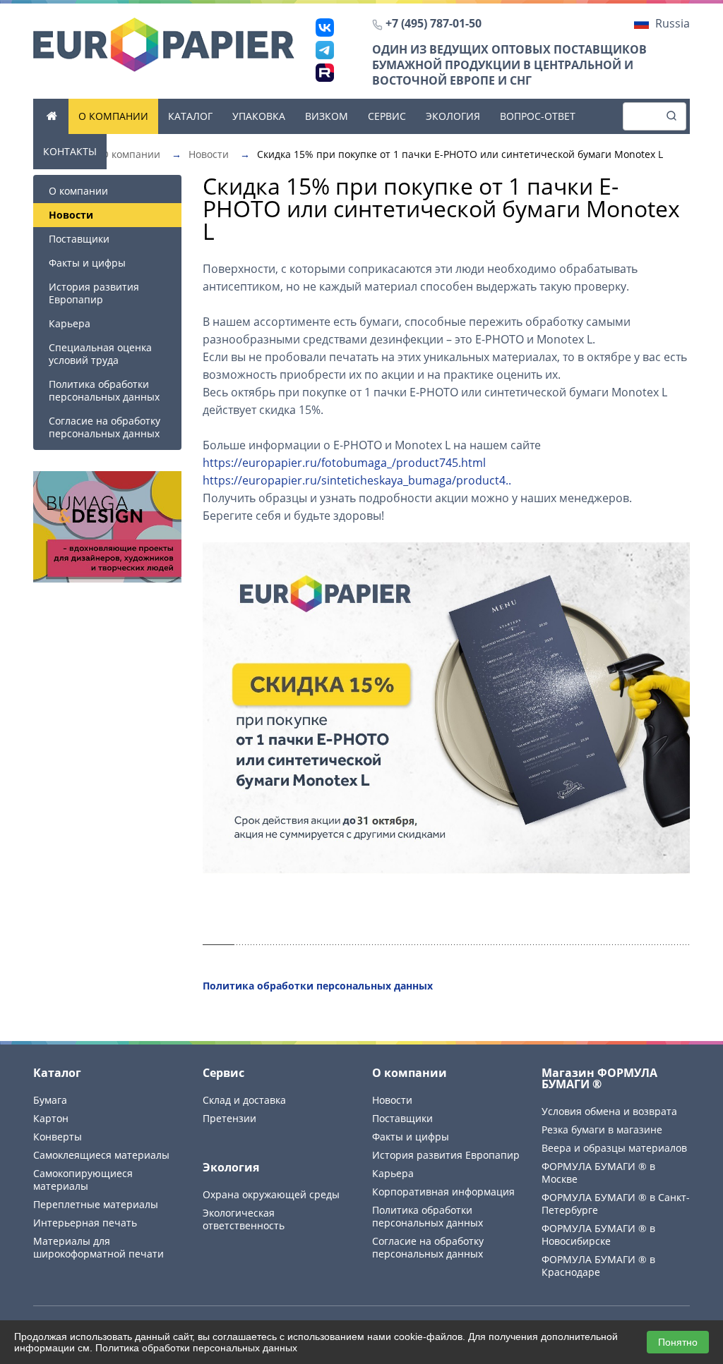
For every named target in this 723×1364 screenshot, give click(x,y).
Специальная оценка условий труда (100, 354)
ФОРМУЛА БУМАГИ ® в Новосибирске (598, 1235)
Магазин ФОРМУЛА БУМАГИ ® (599, 1078)
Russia (672, 23)
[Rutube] (325, 73)
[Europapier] (163, 43)
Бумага (50, 1100)
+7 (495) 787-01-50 (434, 23)
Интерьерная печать (85, 1222)
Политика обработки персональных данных (104, 390)
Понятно (678, 1342)
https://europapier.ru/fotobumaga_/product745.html (344, 462)
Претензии (229, 1118)
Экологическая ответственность (244, 1219)
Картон (50, 1118)
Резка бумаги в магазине (602, 1129)
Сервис (387, 116)
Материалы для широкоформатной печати (98, 1247)
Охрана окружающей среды (271, 1194)
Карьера (69, 323)
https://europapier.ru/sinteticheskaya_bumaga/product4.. (357, 480)
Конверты (57, 1136)
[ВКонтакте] (325, 27)
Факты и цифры (87, 262)
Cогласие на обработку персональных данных (104, 427)
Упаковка (258, 116)
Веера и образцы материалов (614, 1148)
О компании (113, 116)
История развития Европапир (94, 293)
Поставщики (79, 238)
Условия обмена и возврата (609, 1111)
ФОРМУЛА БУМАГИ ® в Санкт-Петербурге (616, 1204)
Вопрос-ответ (537, 116)
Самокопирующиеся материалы (83, 1180)
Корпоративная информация (443, 1191)
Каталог (190, 116)
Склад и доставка (244, 1100)
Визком (326, 116)
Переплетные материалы (95, 1204)
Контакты (70, 151)
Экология (453, 116)
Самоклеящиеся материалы (101, 1155)
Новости (392, 1100)
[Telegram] (325, 50)
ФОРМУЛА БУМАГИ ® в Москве (598, 1172)
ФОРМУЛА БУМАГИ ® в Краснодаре (598, 1266)
